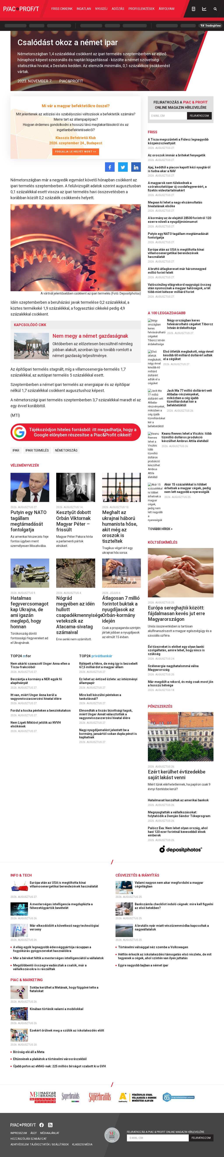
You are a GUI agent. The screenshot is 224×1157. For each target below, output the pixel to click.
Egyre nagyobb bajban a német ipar (143, 965)
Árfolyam (166, 9)
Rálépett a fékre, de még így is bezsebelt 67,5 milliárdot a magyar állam (108, 665)
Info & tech (21, 875)
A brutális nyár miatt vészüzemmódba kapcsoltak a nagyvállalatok (172, 927)
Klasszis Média (82, 1144)
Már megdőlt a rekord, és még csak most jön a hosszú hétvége (180, 683)
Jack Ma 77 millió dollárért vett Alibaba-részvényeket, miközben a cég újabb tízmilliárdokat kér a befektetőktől (189, 398)
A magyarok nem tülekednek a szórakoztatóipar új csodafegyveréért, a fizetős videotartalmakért (177, 186)
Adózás (118, 9)
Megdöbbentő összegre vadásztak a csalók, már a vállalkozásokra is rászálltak (50, 967)
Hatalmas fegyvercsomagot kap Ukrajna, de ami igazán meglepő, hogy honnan (29, 612)
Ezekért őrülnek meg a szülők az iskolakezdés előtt (67, 1030)
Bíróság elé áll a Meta (28, 1052)
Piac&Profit (71, 81)
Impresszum (18, 1133)
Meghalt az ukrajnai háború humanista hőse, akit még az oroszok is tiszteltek (119, 527)
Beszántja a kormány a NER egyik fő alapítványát (36, 681)
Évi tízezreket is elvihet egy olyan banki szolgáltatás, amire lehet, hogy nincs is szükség (176, 650)
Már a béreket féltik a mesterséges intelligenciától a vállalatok (58, 958)
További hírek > (160, 529)
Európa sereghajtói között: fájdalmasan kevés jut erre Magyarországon (176, 613)
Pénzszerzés (160, 706)
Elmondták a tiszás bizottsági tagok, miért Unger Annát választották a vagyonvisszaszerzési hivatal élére (106, 714)
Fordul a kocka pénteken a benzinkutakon (40, 710)
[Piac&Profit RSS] (50, 1124)
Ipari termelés (37, 450)
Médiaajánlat (49, 1133)
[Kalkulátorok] (193, 8)
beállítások (60, 1144)
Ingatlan (84, 9)
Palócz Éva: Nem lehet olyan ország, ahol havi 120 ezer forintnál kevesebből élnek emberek (178, 831)
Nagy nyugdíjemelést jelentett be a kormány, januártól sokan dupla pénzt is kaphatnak (108, 733)
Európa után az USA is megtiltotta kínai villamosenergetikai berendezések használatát (176, 253)
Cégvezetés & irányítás (137, 875)
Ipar (16, 450)
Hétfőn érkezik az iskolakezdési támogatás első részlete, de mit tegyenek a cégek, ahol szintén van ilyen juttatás (165, 956)
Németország (66, 450)
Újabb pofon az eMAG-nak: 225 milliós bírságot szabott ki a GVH (59, 1066)
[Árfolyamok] (204, 9)
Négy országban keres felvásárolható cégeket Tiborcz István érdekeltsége (190, 324)
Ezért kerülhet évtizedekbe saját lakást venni (176, 774)
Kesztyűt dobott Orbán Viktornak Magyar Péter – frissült (73, 521)
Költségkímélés (162, 542)
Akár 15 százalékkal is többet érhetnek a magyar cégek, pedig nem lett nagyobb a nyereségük (187, 488)
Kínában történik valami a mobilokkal (57, 1009)
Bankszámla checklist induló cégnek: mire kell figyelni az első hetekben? (174, 906)
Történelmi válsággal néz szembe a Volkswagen (153, 947)
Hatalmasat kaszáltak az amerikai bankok (178, 800)
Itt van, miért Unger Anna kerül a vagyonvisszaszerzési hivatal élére (36, 696)
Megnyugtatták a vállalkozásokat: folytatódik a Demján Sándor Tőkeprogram (179, 814)
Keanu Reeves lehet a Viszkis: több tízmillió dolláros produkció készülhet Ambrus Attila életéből (187, 437)
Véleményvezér (24, 465)
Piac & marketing (26, 980)
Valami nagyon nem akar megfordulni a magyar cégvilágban (169, 884)
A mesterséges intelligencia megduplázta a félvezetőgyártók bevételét (61, 906)
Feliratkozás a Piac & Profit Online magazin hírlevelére (165, 1132)
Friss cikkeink (61, 9)
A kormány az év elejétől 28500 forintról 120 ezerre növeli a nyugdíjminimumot (179, 219)
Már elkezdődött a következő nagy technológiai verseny (64, 927)
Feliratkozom (199, 115)
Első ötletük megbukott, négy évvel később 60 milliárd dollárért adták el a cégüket (188, 355)
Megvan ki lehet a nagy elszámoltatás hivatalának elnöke (175, 204)
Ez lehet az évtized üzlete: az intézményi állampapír (108, 681)
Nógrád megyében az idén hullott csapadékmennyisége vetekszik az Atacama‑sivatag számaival (79, 615)
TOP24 (20, 656)
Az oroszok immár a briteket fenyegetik (177, 155)
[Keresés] (215, 9)
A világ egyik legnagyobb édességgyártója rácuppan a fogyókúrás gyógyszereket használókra (52, 949)
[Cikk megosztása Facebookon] (110, 167)
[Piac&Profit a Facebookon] (42, 1124)
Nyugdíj (101, 9)
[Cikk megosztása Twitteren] (123, 167)
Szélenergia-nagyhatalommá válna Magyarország (173, 667)
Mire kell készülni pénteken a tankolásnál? (100, 696)
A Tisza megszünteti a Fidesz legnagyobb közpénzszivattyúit (178, 141)
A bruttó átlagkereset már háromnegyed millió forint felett (177, 270)
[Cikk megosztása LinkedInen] (136, 167)
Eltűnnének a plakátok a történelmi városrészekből (50, 1059)
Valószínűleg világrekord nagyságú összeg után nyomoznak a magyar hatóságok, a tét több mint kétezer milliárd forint (179, 288)
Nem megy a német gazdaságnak (90, 336)
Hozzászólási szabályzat (28, 1138)
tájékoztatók (40, 1144)
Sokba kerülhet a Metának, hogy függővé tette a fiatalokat (64, 989)
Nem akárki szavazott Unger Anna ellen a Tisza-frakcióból (40, 665)
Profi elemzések (141, 9)
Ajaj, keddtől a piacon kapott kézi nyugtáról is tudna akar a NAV (179, 169)
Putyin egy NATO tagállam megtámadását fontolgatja (28, 521)
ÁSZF (33, 1133)
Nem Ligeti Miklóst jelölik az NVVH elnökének (35, 724)
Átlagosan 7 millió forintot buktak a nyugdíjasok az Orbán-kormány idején (121, 609)
